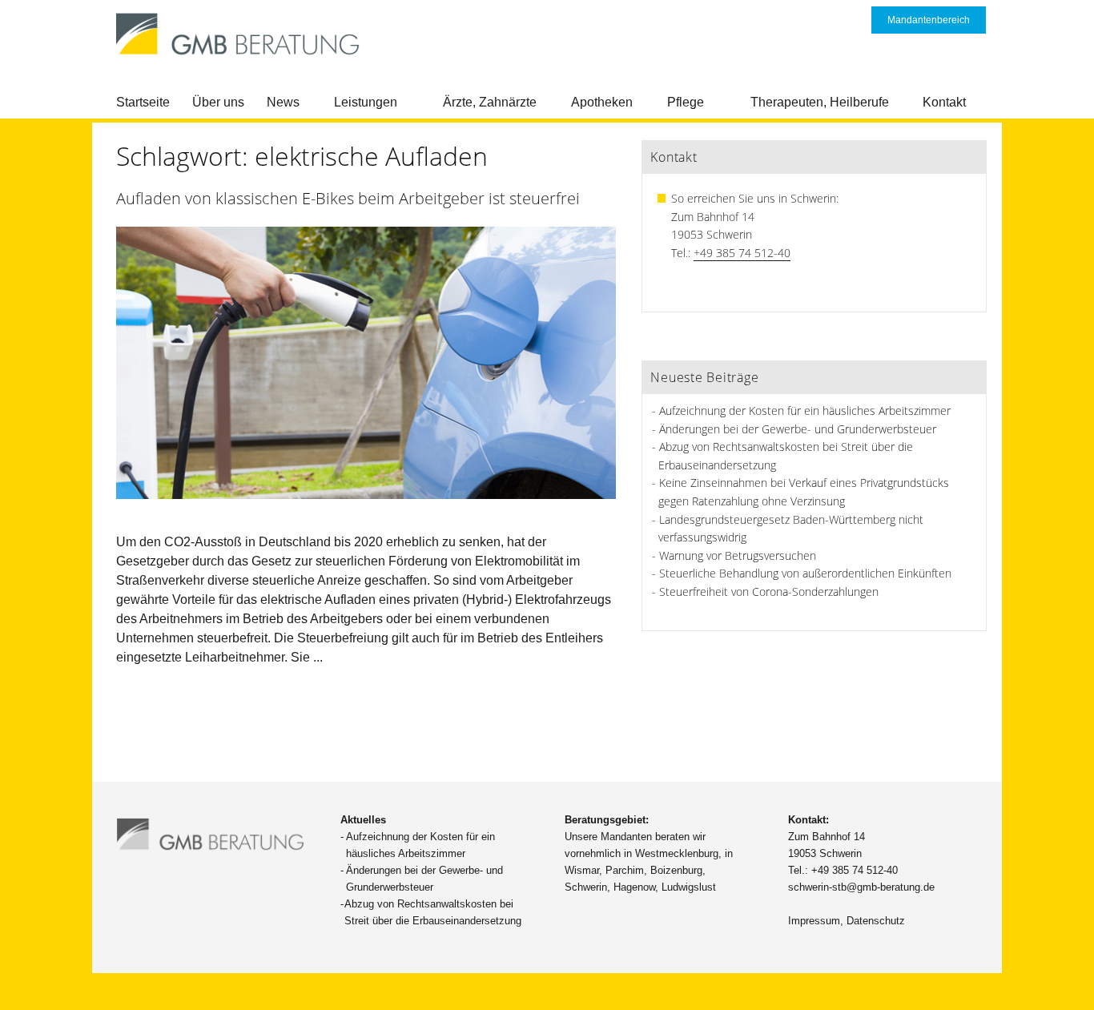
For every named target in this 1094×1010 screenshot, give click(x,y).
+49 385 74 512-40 (742, 252)
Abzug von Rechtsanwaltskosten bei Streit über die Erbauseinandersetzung (432, 912)
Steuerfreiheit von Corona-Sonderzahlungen (769, 591)
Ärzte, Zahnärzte (490, 102)
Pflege (685, 102)
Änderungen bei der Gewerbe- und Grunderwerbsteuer (797, 429)
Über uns (218, 102)
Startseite (143, 102)
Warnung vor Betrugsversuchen (737, 555)
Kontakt (944, 102)
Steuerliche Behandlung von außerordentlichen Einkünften (805, 573)
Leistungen (365, 102)
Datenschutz (876, 921)
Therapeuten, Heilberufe (819, 102)
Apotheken (602, 102)
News (283, 102)
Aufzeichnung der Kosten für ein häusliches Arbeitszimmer (805, 410)
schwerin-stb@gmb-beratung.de (861, 887)
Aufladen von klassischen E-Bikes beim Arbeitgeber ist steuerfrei (348, 198)
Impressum (814, 921)
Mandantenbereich (928, 20)
